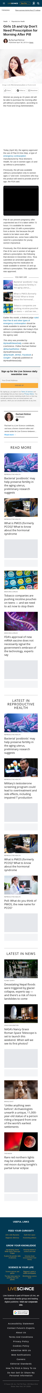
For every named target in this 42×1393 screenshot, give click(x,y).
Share (9, 90)
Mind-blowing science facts (30, 1277)
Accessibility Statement (21, 1324)
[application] (21, 198)
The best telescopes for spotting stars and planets (12, 1277)
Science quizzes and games (12, 1272)
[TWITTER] (17, 419)
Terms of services (27, 392)
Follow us (22, 90)
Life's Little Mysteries (12, 1235)
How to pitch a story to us (21, 1368)
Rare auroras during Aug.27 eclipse (27, 10)
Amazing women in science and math (29, 1250)
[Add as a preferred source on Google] (21, 1312)
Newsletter (34, 90)
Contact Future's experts (21, 1328)
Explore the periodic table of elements (12, 1257)
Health (5, 21)
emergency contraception (14, 156)
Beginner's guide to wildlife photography (29, 1272)
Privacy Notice (29, 394)
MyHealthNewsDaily (12, 343)
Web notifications (21, 1355)
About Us (21, 1332)
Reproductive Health (18, 21)
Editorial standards (21, 1364)
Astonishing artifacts (29, 1238)
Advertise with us (21, 1350)
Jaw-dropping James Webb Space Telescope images (12, 1251)
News (31, 42)
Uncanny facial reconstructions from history (29, 1257)
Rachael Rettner (18, 40)
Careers (21, 1359)
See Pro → (25, 3)
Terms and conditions (21, 1337)
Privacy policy (21, 1341)
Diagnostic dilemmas (12, 1238)
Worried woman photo (18, 85)
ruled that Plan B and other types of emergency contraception (21, 321)
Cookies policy (21, 1346)
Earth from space (29, 1235)
